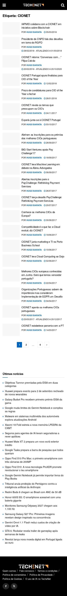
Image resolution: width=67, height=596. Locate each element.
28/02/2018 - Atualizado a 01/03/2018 (42, 50)
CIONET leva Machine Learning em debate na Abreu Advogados (40, 166)
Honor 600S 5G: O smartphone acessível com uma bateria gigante (33, 498)
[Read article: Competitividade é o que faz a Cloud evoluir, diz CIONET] (11, 231)
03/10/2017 (51, 124)
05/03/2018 (51, 31)
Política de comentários (14, 574)
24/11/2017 (51, 112)
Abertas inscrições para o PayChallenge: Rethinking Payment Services (40, 182)
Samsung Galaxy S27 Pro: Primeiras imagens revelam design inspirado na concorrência (30, 515)
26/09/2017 (51, 142)
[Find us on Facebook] (6, 586)
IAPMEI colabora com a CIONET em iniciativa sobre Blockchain (41, 25)
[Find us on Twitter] (14, 586)
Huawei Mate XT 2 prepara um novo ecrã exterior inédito (32, 443)
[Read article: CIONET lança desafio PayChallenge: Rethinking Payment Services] (11, 201)
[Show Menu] (4, 5)
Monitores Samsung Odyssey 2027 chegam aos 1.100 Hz (31, 507)
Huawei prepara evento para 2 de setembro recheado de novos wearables (34, 392)
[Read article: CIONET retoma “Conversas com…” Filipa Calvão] (11, 61)
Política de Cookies (12, 578)
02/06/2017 (51, 260)
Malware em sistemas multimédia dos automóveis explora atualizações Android (32, 417)
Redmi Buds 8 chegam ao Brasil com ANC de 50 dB (33, 492)
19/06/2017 (51, 234)
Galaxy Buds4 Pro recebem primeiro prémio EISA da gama (33, 401)
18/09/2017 (51, 157)
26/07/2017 (51, 190)
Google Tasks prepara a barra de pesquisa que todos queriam (34, 451)
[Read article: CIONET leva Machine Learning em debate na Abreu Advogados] (11, 168)
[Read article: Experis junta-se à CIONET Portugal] (11, 124)
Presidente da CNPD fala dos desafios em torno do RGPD (42, 40)
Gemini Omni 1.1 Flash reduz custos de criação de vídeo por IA (32, 524)
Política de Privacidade (41, 574)
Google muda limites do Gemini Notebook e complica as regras (34, 409)
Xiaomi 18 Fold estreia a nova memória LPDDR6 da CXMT (33, 426)
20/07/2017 (51, 205)
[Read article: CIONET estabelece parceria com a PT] (11, 330)
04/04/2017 (51, 300)
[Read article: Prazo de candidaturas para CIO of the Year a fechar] (11, 94)
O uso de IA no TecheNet (38, 578)
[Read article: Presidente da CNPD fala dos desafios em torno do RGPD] (11, 43)
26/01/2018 (51, 98)
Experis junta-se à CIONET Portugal (40, 120)
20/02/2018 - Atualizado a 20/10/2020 (42, 68)
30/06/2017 (51, 220)
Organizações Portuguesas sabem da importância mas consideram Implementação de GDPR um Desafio (41, 292)
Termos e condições (47, 570)
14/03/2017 (51, 329)
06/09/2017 (51, 172)
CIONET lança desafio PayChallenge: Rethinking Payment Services (41, 198)
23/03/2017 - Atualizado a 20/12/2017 (42, 319)
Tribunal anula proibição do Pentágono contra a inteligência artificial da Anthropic (31, 485)
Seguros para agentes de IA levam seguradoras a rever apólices (32, 434)
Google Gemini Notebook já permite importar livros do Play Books (34, 477)
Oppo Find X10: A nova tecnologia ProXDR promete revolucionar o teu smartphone (33, 468)
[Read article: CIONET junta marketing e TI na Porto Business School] (11, 246)
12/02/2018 (51, 83)
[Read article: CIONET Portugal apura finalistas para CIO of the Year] (11, 79)
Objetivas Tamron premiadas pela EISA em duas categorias (31, 384)
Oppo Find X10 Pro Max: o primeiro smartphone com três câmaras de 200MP (34, 460)
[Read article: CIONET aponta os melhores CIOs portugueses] (11, 311)
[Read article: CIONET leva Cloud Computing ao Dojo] (11, 260)
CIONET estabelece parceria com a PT (42, 325)
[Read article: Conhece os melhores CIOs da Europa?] (11, 216)
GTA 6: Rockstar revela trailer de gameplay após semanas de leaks (31, 532)
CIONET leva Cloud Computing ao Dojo (42, 256)
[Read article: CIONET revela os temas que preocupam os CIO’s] (11, 109)
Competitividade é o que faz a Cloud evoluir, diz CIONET (40, 228)
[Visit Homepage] (33, 5)
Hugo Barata (34, 32)
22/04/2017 (51, 282)
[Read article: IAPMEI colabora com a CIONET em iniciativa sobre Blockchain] (11, 28)
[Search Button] (62, 5)
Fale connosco (26, 570)
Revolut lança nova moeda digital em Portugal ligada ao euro (33, 541)
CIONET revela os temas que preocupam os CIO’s (37, 106)
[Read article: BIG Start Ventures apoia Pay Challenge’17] (11, 154)
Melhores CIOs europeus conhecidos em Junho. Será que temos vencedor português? (41, 274)
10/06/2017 (51, 249)
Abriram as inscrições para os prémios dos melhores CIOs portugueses (42, 136)
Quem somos (9, 570)
